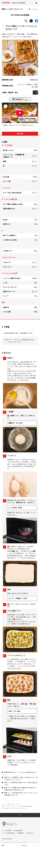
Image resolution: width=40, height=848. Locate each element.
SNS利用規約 (20, 833)
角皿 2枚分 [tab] (20, 133)
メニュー (35, 9)
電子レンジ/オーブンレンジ (14, 804)
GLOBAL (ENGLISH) (7, 838)
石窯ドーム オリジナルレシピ (9, 806)
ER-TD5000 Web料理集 (26, 806)
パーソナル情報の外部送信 (8, 833)
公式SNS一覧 (29, 833)
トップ (3, 804)
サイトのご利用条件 (7, 830)
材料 (3, 845)
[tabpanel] (20, 227)
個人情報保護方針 (18, 830)
